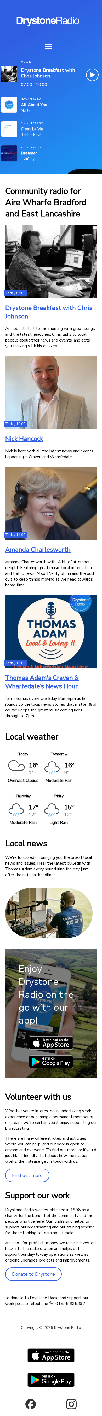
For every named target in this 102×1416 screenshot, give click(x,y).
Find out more (27, 1175)
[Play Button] (92, 75)
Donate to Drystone (33, 1274)
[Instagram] (71, 1404)
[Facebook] (30, 1404)
